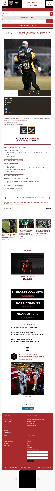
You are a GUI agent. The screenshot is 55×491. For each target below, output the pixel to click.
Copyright (6, 426)
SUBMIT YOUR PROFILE (27, 25)
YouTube (28, 445)
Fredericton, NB (9, 107)
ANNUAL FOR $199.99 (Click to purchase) (13, 175)
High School (33, 202)
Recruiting (10, 204)
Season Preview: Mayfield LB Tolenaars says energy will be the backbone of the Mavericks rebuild (27, 338)
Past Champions (7, 443)
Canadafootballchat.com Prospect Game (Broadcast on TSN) (35, 420)
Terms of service (7, 421)
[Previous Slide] (16, 478)
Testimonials (6, 428)
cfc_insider (17, 202)
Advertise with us (7, 432)
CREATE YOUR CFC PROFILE (10, 123)
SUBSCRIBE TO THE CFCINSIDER (33, 4)
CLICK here (49, 3)
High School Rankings (31, 425)
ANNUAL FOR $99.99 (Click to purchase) (13, 160)
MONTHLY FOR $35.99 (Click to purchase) (13, 174)
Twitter (28, 443)
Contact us (6, 430)
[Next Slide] (38, 478)
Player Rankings (30, 423)
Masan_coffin (11, 112)
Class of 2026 (23, 202)
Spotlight (16, 204)
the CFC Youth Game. (22, 120)
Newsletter (29, 447)
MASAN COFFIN (8, 98)
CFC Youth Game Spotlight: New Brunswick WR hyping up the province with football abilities (33, 33)
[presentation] (25, 282)
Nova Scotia (39, 202)
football (28, 202)
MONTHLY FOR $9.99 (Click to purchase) (13, 159)
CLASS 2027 (8, 103)
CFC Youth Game (10, 202)
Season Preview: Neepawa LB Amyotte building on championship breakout (9, 236)
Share (23, 489)
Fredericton (8, 105)
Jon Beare (10, 33)
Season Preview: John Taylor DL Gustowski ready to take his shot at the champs (43, 232)
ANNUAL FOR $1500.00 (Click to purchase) (14, 185)
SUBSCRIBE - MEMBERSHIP (9, 419)
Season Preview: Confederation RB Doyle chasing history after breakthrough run (26, 342)
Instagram (29, 439)
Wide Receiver (21, 204)
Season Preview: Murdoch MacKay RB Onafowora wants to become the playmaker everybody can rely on (26, 233)
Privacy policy (7, 423)
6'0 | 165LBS (8, 100)
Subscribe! (30, 461)
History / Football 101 (8, 441)
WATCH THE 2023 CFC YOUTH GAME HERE (13, 124)
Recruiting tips (7, 445)
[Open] (27, 378)
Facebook (29, 441)
